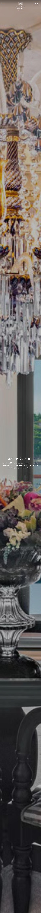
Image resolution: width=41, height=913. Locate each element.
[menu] (3, 3)
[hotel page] (20, 3)
